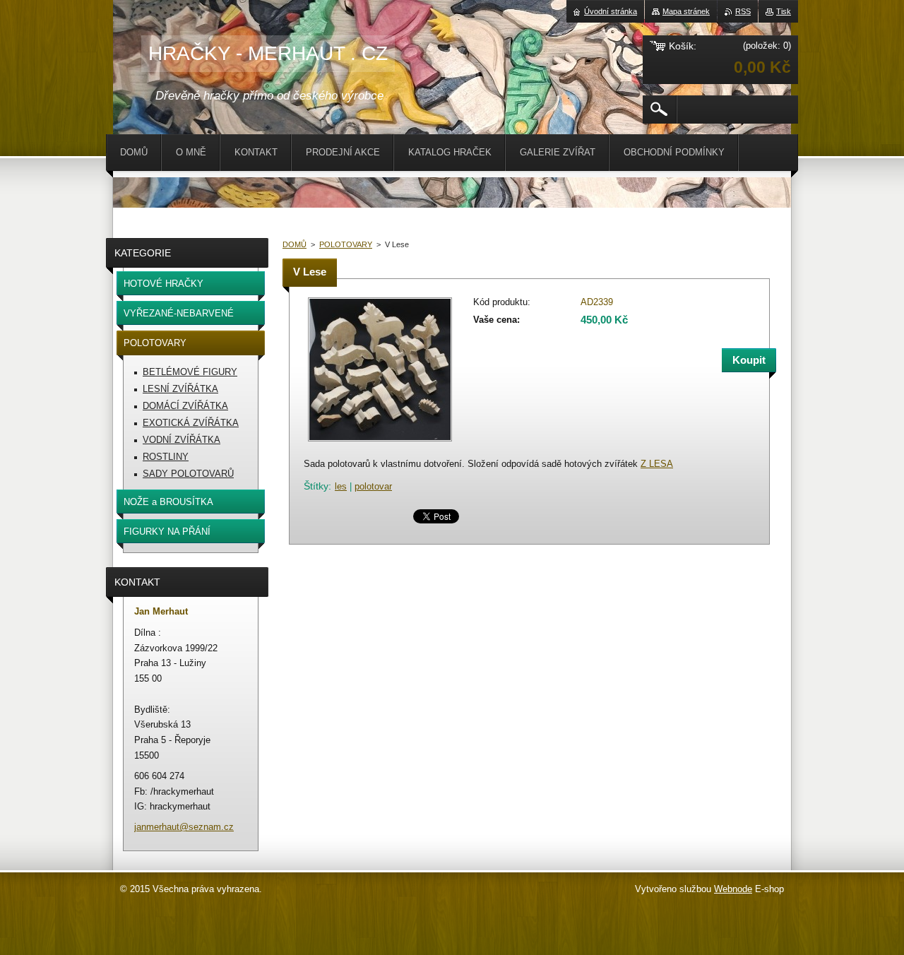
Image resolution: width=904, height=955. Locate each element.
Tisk (783, 11)
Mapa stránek (686, 11)
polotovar (373, 486)
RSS (743, 11)
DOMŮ (294, 244)
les (341, 486)
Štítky (316, 486)
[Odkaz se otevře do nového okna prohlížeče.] (380, 442)
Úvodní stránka (610, 11)
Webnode (733, 889)
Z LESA (657, 463)
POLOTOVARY (345, 244)
